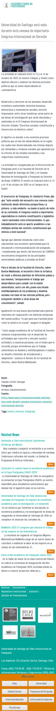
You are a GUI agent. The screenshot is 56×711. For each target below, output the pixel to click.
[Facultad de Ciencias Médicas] (27, 635)
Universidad (41, 683)
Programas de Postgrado (41, 691)
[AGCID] (45, 620)
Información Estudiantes (41, 699)
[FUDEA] (10, 637)
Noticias (5, 587)
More (50, 464)
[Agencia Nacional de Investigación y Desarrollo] (10, 619)
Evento (10, 411)
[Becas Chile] (27, 619)
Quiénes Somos (14, 691)
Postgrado (30, 411)
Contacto (33, 591)
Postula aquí (14, 707)
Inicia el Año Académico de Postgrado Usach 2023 (26, 555)
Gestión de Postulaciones (14, 595)
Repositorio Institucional (13, 591)
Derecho (19, 411)
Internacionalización (15, 699)
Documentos (19, 587)
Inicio (14, 683)
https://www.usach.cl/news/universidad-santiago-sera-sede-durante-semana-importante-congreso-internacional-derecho (26, 402)
